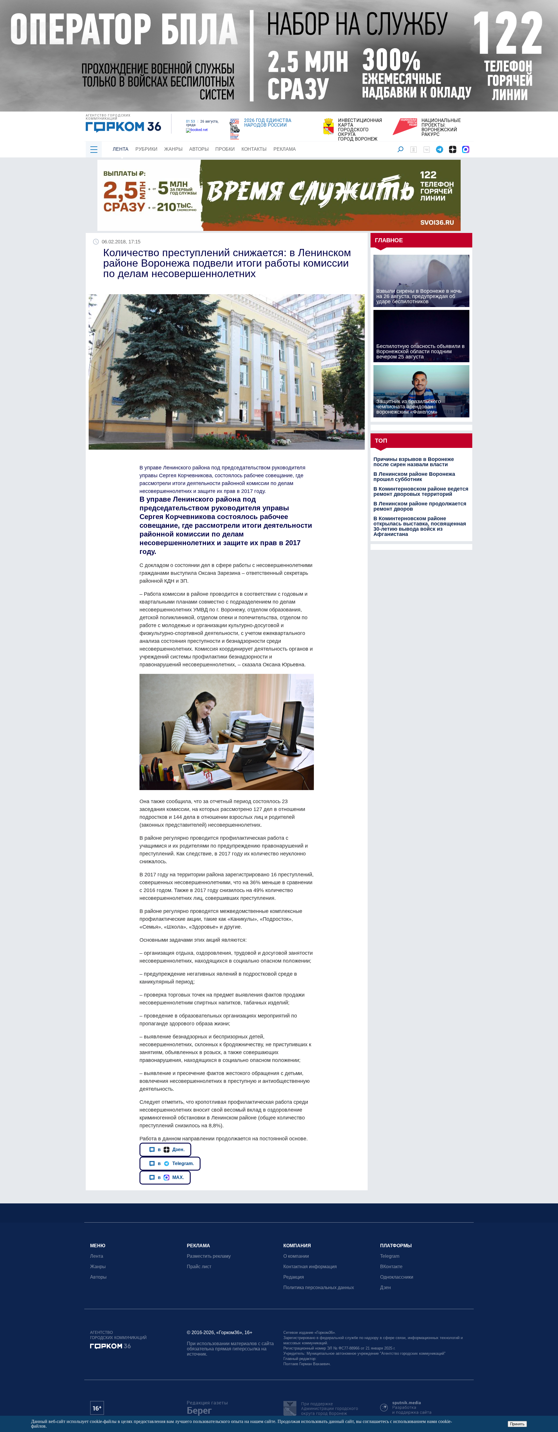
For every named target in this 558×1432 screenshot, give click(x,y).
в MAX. (171, 1177)
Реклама (284, 149)
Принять (517, 1424)
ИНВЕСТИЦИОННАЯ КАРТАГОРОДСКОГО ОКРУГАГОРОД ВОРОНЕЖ (360, 129)
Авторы (199, 149)
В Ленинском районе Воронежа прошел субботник (414, 476)
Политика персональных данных (318, 1287)
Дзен (385, 1287)
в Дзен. (171, 1149)
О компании (296, 1256)
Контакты (254, 149)
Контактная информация (310, 1266)
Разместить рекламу (209, 1256)
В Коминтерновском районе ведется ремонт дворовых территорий (420, 491)
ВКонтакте (391, 1266)
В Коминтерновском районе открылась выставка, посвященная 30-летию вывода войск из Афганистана (419, 526)
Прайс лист (199, 1266)
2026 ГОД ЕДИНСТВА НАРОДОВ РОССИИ (267, 123)
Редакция (293, 1277)
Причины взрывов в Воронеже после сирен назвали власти (413, 462)
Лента (120, 149)
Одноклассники (396, 1277)
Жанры (173, 149)
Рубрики (146, 149)
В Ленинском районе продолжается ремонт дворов (419, 506)
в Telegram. (176, 1163)
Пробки (225, 149)
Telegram (389, 1256)
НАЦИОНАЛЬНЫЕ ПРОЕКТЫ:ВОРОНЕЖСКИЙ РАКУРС (441, 127)
